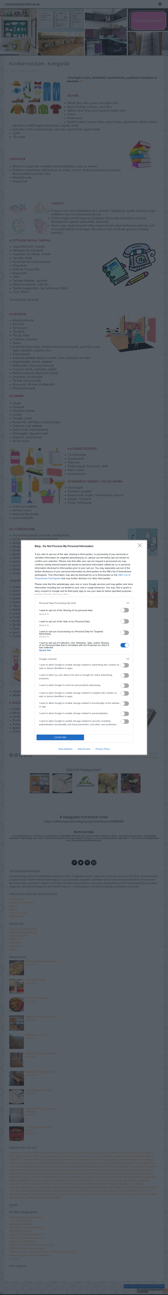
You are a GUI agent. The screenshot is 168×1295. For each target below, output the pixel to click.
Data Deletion (65, 749)
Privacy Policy (102, 749)
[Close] (141, 546)
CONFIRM (60, 737)
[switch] (124, 610)
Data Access (84, 749)
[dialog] (84, 647)
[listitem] (84, 603)
